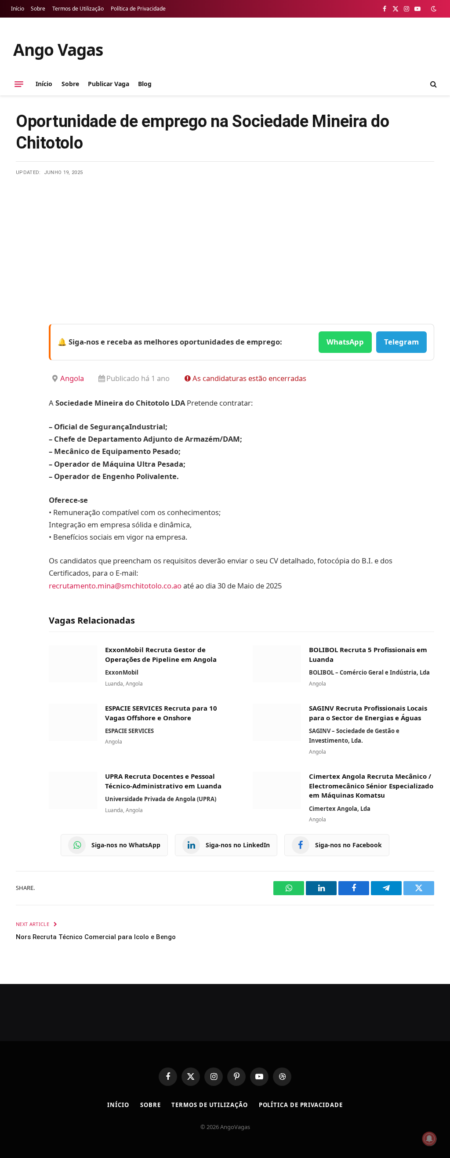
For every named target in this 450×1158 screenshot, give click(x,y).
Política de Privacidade (138, 8)
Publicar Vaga (108, 84)
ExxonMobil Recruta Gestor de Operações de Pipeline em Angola (161, 654)
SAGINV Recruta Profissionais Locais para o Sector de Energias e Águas (368, 713)
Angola (72, 378)
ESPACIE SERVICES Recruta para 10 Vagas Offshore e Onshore (161, 713)
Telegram (401, 342)
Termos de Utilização (78, 8)
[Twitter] (24, 376)
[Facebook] (24, 353)
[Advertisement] (225, 242)
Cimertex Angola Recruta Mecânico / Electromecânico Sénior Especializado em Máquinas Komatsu (371, 786)
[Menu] (19, 83)
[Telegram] (24, 420)
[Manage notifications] (429, 1139)
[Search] (432, 84)
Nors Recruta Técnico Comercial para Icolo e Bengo (96, 937)
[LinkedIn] (24, 398)
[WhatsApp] (24, 443)
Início (17, 8)
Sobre (38, 8)
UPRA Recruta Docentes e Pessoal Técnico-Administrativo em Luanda (163, 781)
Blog (145, 84)
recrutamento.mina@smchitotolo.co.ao (115, 586)
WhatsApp (345, 342)
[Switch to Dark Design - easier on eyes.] (433, 9)
